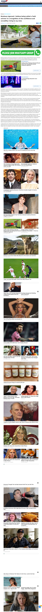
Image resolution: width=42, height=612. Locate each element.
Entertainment (7, 13)
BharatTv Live (4, 23)
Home (2, 13)
